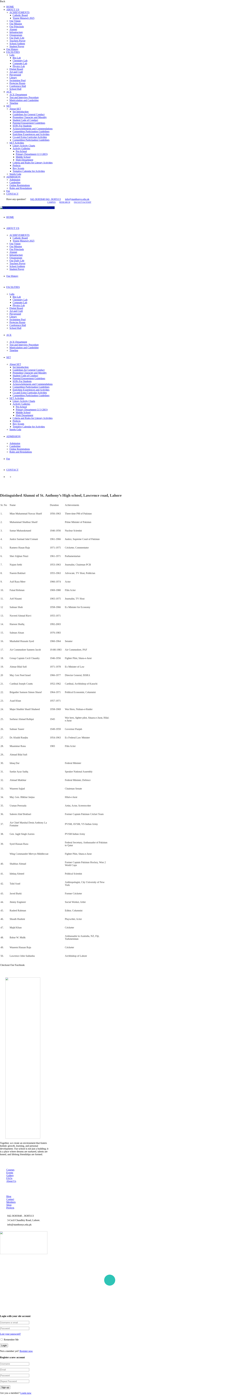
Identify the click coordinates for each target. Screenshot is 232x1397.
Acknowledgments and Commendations (33, 128)
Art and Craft (16, 72)
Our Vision (15, 21)
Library (13, 77)
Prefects (17, 165)
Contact (10, 1199)
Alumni (13, 29)
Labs (11, 55)
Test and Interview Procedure (24, 97)
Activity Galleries (21, 148)
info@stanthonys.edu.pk (77, 199)
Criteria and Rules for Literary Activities (33, 162)
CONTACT (12, 193)
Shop (9, 1205)
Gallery (10, 1175)
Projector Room (17, 83)
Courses (10, 1169)
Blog (8, 1196)
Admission (14, 179)
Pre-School (21, 151)
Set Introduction (21, 111)
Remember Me (11, 1339)
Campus (51, 202)
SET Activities (16, 142)
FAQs (9, 1178)
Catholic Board (20, 15)
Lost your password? (10, 1334)
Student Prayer (16, 46)
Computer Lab (20, 63)
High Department (24, 159)
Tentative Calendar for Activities (29, 171)
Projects (10, 1207)
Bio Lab (17, 57)
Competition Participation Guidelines (31, 131)
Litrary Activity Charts (24, 145)
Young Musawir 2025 (23, 18)
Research (64, 202)
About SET (15, 108)
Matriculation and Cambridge (24, 100)
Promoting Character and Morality (30, 117)
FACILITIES (13, 52)
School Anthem (17, 43)
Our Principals (16, 26)
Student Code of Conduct (25, 120)
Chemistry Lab (20, 60)
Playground (15, 74)
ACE (9, 91)
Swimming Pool (17, 80)
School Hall (15, 89)
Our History (12, 49)
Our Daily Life (16, 38)
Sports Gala (15, 174)
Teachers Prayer (17, 40)
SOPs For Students (22, 125)
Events (9, 1172)
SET (8, 106)
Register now (26, 1351)
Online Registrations (19, 185)
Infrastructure (16, 32)
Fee (8, 191)
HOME (10, 6)
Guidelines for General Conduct (29, 114)
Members (11, 1202)
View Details (64, 1303)
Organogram (15, 35)
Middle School (23, 157)
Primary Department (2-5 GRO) (32, 154)
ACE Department (18, 94)
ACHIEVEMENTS (19, 12)
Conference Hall (17, 86)
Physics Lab (19, 66)
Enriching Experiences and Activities (31, 134)
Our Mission (15, 23)
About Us (11, 1181)
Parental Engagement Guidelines (29, 123)
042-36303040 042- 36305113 (45, 199)
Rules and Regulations (20, 188)
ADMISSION (13, 176)
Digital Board (16, 69)
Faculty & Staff (82, 202)
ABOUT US (12, 9)
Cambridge (15, 182)
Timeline (13, 103)
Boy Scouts (18, 168)
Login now (25, 1393)
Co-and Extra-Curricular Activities (30, 137)
